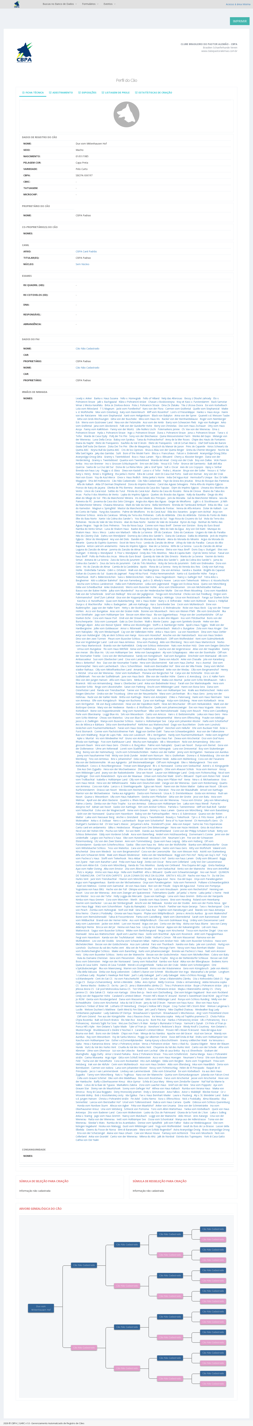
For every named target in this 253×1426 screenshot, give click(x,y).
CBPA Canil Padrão (86, 251)
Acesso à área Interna (238, 4)
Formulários (89, 3)
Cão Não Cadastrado (87, 348)
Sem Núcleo (82, 264)
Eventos (108, 3)
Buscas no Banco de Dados (59, 3)
